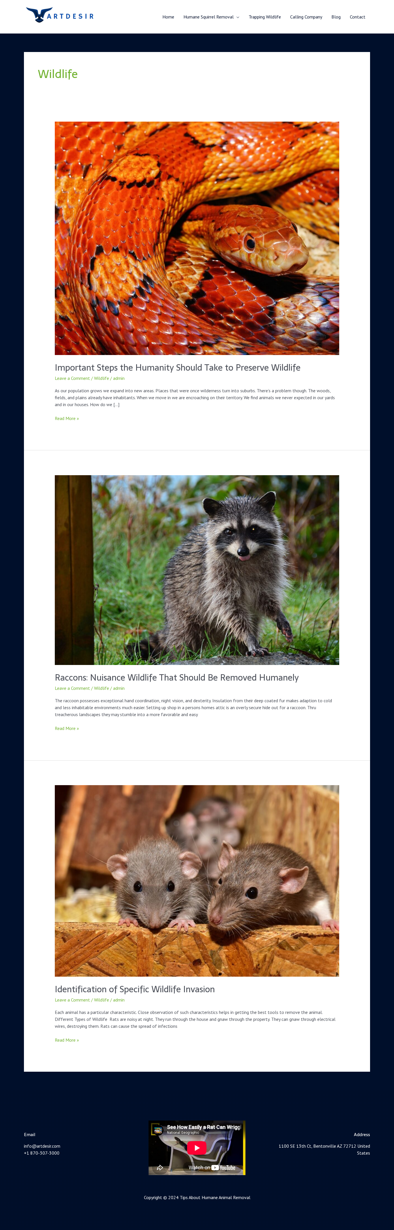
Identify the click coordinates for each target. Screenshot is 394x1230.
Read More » (67, 418)
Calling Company (306, 17)
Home (168, 17)
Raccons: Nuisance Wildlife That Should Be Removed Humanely (177, 677)
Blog (336, 17)
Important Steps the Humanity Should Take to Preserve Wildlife (178, 368)
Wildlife (101, 378)
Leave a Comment (72, 378)
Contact (357, 17)
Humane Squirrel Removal (208, 17)
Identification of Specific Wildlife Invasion (135, 989)
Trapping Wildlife (265, 17)
